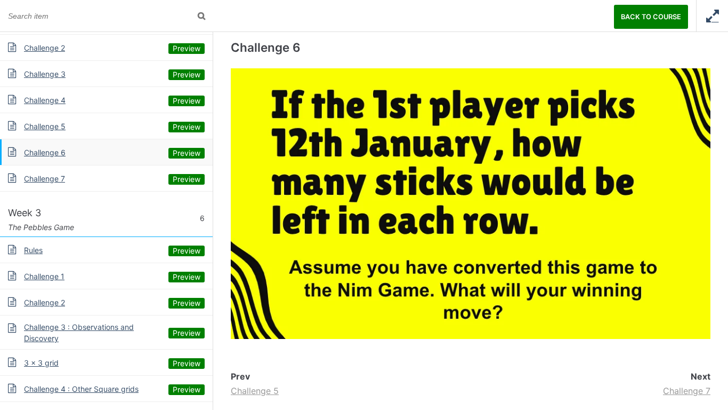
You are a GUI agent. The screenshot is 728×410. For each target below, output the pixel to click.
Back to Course (651, 17)
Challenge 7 (686, 390)
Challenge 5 (255, 390)
